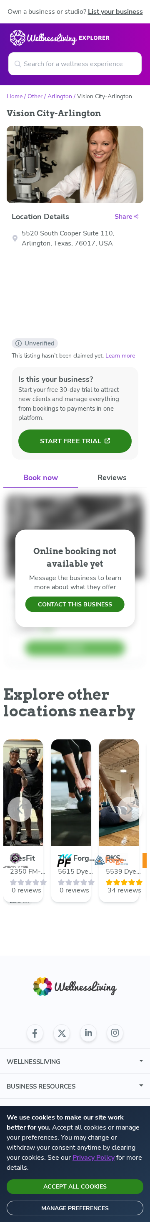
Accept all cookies (75, 1187)
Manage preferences (75, 1208)
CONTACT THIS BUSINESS (75, 604)
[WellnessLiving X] (61, 1033)
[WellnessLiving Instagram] (115, 1033)
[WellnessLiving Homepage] (75, 987)
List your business (115, 11)
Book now (40, 478)
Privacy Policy (93, 1157)
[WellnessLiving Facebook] (35, 1033)
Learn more (120, 356)
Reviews (112, 478)
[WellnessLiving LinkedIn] (88, 1033)
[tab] (40, 478)
